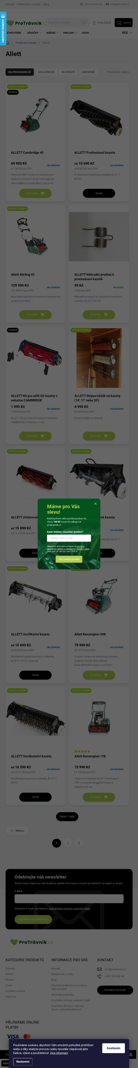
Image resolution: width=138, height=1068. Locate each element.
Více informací (59, 1053)
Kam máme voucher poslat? (65, 531)
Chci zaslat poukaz (69, 559)
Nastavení (22, 1061)
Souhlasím (113, 1048)
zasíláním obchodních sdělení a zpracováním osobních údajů (68, 547)
